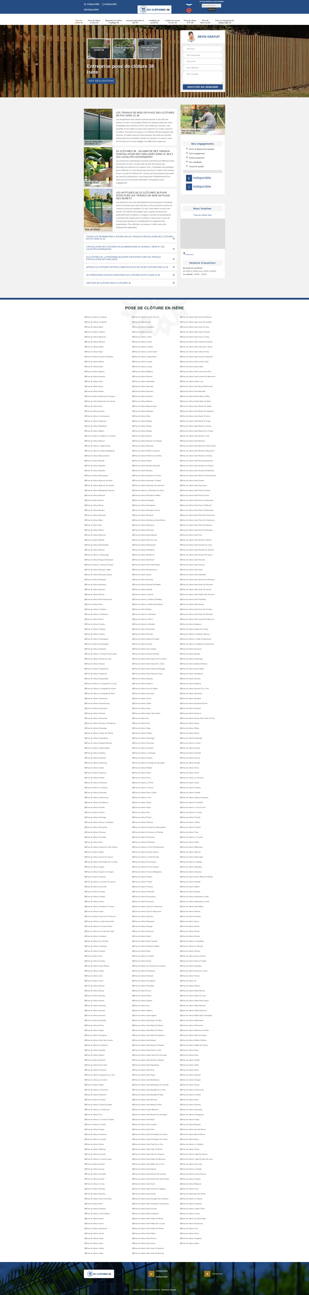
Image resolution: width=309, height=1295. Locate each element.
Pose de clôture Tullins (190, 842)
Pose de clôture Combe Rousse (194, 1174)
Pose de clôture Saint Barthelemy (146, 1080)
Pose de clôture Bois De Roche (194, 1194)
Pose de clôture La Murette (144, 624)
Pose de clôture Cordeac (95, 897)
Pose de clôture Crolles (95, 971)
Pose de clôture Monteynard (145, 545)
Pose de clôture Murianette (144, 629)
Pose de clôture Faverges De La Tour (100, 1075)
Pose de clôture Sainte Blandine (146, 1110)
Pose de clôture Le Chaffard (192, 1144)
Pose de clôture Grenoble (96, 1174)
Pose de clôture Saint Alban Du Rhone (148, 1030)
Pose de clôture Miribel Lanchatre (147, 451)
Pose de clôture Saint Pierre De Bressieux (198, 510)
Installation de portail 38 (154, 21)
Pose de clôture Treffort (191, 822)
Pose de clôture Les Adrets (96, 322)
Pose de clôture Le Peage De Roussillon (149, 763)
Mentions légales (169, 1290)
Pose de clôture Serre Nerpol (145, 649)
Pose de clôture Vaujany (191, 892)
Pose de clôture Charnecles (96, 718)
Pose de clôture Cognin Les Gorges (100, 872)
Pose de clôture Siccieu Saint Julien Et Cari (198, 718)
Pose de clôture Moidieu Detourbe (147, 466)
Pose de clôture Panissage (144, 738)
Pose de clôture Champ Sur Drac (99, 659)
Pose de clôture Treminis (191, 827)
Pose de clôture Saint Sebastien (194, 575)
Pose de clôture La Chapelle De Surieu (101, 688)
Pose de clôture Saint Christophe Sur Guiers (151, 1139)
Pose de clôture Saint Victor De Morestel (197, 614)
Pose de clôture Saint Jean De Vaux (195, 327)
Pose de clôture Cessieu (95, 624)
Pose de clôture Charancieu (97, 698)
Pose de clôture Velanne (191, 911)
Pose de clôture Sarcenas (191, 649)
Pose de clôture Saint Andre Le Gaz (147, 1050)
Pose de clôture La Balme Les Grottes (100, 436)
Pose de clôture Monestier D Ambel (147, 480)
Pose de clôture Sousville (191, 753)
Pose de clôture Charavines (96, 708)
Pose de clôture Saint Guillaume (146, 1214)
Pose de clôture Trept (190, 832)
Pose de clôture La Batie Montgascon (100, 451)
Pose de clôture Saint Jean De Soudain (197, 322)
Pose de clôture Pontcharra (144, 842)
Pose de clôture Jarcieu (95, 1233)
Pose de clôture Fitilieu (95, 1085)
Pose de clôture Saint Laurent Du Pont (196, 371)
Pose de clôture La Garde (96, 1139)
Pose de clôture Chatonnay (96, 763)
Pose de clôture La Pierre (143, 788)
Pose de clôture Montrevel (144, 560)
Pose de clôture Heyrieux (95, 1194)
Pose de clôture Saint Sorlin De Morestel (197, 584)
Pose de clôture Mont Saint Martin (147, 565)
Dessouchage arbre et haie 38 (135, 21)
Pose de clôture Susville (191, 763)
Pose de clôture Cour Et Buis (97, 941)
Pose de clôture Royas (142, 996)
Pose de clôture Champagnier (97, 644)
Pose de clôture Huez (94, 1204)
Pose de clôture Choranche (96, 827)
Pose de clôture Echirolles (96, 1020)
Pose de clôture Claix (94, 842)
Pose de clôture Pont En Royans (146, 867)
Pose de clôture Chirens (95, 812)
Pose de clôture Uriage (190, 1119)
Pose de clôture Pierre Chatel (145, 793)
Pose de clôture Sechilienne (192, 674)
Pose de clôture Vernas (191, 931)
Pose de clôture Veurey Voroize (194, 956)
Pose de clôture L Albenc (95, 332)
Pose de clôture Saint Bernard (145, 1100)
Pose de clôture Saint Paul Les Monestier (197, 500)
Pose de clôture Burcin (95, 619)
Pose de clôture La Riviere (144, 956)
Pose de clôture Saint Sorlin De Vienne (196, 589)
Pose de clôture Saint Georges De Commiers (151, 1199)
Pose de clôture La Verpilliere (193, 941)
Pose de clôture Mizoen (143, 461)
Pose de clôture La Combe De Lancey (100, 882)
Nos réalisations (101, 81)
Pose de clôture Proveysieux (145, 897)
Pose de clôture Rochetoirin (144, 971)
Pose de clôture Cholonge (96, 817)
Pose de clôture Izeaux (95, 1218)
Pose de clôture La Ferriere (96, 1080)
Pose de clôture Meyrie (143, 436)
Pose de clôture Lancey (191, 1214)
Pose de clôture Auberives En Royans (100, 396)
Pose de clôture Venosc (191, 926)
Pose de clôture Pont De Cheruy (146, 852)
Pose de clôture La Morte (143, 594)
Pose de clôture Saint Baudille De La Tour (150, 1090)
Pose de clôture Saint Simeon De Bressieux (198, 580)
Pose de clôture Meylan (143, 431)
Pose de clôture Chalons (95, 634)
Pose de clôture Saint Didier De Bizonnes (149, 1159)
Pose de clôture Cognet (95, 867)
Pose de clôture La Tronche (192, 837)
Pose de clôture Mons (190, 1100)
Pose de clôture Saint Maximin (193, 441)
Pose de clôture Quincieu (143, 916)
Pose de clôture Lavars (143, 332)
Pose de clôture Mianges (191, 1124)
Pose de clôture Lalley (94, 1253)
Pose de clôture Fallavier (191, 1179)
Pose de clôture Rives (142, 951)
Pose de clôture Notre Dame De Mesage (149, 669)
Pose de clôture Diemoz (95, 986)
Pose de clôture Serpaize (191, 698)
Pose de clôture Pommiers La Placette (148, 832)
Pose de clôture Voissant (191, 1075)
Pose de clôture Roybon (143, 1001)
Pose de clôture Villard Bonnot (193, 991)
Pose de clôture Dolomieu (96, 1005)
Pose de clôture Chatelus (95, 753)
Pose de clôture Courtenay (96, 946)
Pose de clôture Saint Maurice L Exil (195, 436)
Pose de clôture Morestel (143, 580)
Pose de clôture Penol (142, 773)
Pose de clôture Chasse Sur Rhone (99, 733)
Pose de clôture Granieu (95, 1164)
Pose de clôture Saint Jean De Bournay (149, 1253)
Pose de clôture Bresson (95, 589)
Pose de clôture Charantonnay (98, 703)
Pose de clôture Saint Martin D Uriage (196, 421)
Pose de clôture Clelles (95, 852)
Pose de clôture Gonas (190, 1149)
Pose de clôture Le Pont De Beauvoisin (149, 847)
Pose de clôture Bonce (190, 1139)
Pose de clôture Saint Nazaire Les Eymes (197, 466)
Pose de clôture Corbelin (95, 892)
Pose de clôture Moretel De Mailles (147, 584)
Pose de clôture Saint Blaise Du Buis (148, 1105)
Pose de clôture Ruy (141, 1005)
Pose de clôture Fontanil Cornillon (99, 1105)
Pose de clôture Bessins (95, 510)
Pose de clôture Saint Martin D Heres (196, 416)
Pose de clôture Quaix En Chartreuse (148, 906)
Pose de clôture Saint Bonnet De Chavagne (150, 1114)
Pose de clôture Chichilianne (97, 802)
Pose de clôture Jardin (94, 1238)
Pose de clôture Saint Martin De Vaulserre (198, 411)
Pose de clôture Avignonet (96, 421)
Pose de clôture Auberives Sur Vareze (100, 401)
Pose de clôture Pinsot (142, 802)
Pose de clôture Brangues (96, 580)
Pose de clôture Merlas (143, 426)
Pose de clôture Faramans (96, 1070)
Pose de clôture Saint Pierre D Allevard (196, 505)
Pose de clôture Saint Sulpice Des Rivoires (198, 594)
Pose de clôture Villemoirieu (192, 1025)
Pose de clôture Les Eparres (97, 1045)
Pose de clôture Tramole (191, 817)
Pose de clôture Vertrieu (191, 951)
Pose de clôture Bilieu (94, 520)
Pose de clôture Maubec (143, 401)
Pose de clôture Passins (143, 758)
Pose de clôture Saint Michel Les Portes (197, 456)
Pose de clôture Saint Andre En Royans (149, 1045)
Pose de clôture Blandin (95, 540)
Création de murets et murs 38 (172, 21)
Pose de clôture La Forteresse (97, 1110)
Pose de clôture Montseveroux (145, 570)
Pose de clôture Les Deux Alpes (194, 1218)
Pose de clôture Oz (141, 718)
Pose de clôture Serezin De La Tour (195, 688)
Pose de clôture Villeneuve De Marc (195, 1030)
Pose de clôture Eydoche (95, 1060)
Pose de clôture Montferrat (144, 555)
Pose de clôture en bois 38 (94, 21)
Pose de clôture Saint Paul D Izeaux (195, 495)
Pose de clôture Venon (190, 921)
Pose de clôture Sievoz (190, 723)
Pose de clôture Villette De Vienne (195, 1045)
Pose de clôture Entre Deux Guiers (99, 1040)
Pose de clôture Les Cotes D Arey (99, 926)
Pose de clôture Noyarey (143, 679)
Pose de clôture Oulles (142, 703)
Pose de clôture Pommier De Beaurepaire (150, 827)
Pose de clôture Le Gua (95, 1184)
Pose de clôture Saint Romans (193, 560)
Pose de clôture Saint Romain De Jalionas (198, 550)
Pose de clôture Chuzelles (96, 837)
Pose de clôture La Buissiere (97, 614)
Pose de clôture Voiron (190, 1070)
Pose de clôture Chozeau (96, 832)
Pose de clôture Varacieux (192, 872)
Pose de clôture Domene (95, 1015)
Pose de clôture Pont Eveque (145, 862)
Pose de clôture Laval (142, 322)
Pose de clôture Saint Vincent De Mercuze (198, 619)
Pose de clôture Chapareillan (97, 679)
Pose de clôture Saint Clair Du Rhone (148, 1149)
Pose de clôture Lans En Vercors (146, 317)
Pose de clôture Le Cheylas (96, 788)
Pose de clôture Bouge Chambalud (99, 560)
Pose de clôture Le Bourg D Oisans (99, 565)
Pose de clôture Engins (95, 1030)
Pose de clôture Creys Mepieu (97, 966)
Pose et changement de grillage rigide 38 (224, 21)
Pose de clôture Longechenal (145, 357)
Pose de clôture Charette (95, 713)
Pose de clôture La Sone (191, 743)
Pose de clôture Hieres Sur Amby (99, 1199)
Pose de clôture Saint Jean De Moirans (197, 317)
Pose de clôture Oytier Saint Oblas (147, 713)
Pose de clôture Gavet (190, 1233)
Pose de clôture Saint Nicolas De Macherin (198, 471)
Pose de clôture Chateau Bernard (99, 743)
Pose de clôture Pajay (142, 728)
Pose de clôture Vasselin (191, 882)
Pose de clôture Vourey (191, 1085)
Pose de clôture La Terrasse (192, 778)
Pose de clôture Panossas (144, 743)
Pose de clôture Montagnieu (144, 505)
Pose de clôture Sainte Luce (192, 381)
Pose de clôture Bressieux (96, 584)
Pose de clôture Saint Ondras (193, 480)
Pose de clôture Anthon (95, 362)
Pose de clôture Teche (190, 768)
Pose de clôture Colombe (96, 877)
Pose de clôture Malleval (143, 371)
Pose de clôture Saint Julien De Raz (195, 352)
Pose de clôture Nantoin (143, 644)
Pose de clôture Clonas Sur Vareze (99, 857)
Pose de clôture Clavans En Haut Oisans (101, 847)
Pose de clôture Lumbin (143, 362)
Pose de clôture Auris (94, 406)
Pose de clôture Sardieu (191, 654)
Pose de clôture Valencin (191, 852)
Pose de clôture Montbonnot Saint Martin (149, 520)
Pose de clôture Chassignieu (97, 738)
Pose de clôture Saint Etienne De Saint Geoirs (151, 1179)
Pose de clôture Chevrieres (96, 783)
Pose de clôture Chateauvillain (97, 748)
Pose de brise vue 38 (205, 21)
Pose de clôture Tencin (190, 773)
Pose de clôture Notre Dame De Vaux (148, 674)
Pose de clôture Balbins (95, 431)
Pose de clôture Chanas (95, 664)
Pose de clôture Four (94, 1114)
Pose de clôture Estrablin (95, 1050)
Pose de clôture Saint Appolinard (146, 1065)
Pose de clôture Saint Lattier (192, 367)
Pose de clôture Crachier (95, 951)
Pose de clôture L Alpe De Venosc (194, 1154)
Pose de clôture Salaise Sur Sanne (195, 629)
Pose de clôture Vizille (190, 1065)
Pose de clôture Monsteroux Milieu (147, 495)
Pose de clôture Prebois (143, 877)
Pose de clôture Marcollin (143, 386)
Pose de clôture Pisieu (142, 807)
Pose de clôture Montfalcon (144, 550)
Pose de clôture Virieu (190, 1055)
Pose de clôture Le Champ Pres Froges (101, 654)
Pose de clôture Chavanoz (96, 773)
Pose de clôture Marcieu (143, 376)
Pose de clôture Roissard (143, 976)
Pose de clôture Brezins (95, 594)
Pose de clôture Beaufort (95, 466)
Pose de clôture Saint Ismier (144, 1243)
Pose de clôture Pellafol (143, 768)
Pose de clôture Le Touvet (192, 812)
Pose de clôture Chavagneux (193, 1114)
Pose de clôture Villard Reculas (194, 1005)
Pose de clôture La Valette (192, 862)
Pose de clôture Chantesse (96, 674)
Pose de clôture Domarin (95, 1010)
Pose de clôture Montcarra (144, 525)
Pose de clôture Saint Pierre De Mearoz (197, 525)
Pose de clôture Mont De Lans (145, 540)
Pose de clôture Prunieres (144, 901)
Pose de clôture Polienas (143, 822)
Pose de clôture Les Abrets (96, 317)
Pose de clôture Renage (143, 926)
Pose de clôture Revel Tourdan (146, 941)
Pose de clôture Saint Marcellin (193, 391)
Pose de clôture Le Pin (142, 797)
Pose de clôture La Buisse (96, 609)
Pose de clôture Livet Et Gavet (145, 352)
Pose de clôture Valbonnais (192, 847)
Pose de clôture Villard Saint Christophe (197, 1015)
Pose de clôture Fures (190, 1189)
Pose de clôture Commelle (96, 887)
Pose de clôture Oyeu (142, 708)
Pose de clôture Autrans (95, 411)
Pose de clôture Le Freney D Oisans (100, 1119)
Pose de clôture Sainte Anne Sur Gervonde (150, 1055)
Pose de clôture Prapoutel (192, 1204)
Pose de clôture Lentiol (142, 337)
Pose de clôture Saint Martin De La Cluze (102, 862)
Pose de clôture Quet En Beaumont (147, 911)
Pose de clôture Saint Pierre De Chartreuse (198, 515)
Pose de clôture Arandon (95, 376)
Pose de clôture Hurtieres (96, 1209)
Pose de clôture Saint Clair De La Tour (148, 1144)
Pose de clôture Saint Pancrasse (194, 485)
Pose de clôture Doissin (95, 1001)
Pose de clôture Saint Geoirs (145, 1194)
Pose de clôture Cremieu (95, 961)
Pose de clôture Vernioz (191, 936)
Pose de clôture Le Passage (144, 753)
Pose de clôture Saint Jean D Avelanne (149, 1248)
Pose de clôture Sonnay (191, 748)
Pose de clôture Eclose (95, 1025)
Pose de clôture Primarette (144, 892)
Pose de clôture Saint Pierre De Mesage (197, 530)
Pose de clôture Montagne (144, 500)
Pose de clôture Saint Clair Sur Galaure (149, 1154)
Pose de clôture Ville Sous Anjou (194, 1035)
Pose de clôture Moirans (143, 471)
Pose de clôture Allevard (95, 342)
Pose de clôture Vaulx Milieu (192, 906)
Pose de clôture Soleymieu (192, 738)
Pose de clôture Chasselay (96, 728)
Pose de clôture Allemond (96, 337)
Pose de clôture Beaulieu (95, 471)
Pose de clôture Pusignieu (192, 1238)
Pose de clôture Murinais (143, 634)
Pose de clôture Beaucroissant (98, 456)
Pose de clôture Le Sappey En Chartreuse (198, 644)
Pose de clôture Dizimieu (95, 996)
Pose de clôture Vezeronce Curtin (194, 971)
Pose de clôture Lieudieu (143, 347)
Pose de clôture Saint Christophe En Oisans (150, 1134)
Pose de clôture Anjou (94, 352)
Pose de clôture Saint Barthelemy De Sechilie (151, 1085)
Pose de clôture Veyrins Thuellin (194, 961)
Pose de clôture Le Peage (192, 1169)
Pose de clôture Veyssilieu (192, 966)
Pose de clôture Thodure (191, 788)
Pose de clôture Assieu (95, 391)
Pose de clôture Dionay (95, 991)
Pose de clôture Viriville (191, 1060)
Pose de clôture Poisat (142, 817)
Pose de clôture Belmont (95, 495)
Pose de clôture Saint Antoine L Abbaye (149, 1060)
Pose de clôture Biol (94, 525)
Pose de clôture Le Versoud (192, 946)
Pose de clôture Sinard (190, 733)
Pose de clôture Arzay (94, 386)
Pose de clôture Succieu (191, 758)
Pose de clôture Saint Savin (192, 570)
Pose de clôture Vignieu (191, 986)
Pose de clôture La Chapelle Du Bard (100, 693)
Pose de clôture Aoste (94, 367)
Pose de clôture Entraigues (96, 1035)
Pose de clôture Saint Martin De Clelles (197, 406)
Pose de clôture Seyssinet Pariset (194, 703)
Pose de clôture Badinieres (96, 426)
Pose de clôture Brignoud (191, 1184)
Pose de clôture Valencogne (192, 857)
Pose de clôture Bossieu (95, 550)
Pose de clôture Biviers (95, 530)
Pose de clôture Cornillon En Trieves (100, 906)
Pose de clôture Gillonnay (96, 1149)
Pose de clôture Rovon (142, 991)
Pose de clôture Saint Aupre (144, 1075)
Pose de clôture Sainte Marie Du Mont (196, 401)
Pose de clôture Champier (96, 649)
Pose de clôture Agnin (94, 327)
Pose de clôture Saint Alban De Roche (148, 1025)
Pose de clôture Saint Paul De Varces (196, 490)
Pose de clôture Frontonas (96, 1134)
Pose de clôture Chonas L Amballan (99, 822)
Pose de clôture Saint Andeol (145, 1040)
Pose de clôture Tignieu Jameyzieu (195, 797)
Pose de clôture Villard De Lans (194, 996)
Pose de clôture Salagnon (191, 624)
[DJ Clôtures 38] (154, 9)
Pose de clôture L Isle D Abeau (98, 1214)
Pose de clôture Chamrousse (193, 1090)
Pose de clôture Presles (143, 882)
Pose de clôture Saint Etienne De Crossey (150, 1174)
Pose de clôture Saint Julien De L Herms (197, 347)
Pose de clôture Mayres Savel (145, 406)
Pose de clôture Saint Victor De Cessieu (197, 609)
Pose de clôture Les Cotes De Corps (100, 931)
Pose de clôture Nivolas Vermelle (146, 654)
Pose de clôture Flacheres (96, 1095)
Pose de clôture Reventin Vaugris (146, 946)
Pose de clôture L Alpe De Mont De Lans (197, 1159)
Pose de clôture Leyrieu (143, 342)
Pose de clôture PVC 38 (190, 21)
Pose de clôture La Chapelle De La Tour (101, 684)
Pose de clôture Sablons (143, 1010)
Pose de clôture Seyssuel (191, 713)
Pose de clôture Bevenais (96, 515)
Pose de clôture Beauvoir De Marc (99, 480)
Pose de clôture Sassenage (192, 659)
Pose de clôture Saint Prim (192, 535)
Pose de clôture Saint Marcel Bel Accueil (197, 386)
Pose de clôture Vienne (191, 976)
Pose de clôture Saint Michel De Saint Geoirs (199, 446)
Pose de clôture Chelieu (95, 778)
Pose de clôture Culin (94, 976)
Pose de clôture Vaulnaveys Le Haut (195, 901)
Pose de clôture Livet (190, 1228)
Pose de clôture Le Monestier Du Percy (149, 490)
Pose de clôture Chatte (95, 768)
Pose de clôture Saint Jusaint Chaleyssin (197, 357)
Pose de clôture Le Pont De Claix (146, 857)
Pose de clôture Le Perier (143, 783)
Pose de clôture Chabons (96, 629)
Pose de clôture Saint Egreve (145, 1169)
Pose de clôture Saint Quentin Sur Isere (197, 545)
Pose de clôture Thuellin (191, 793)
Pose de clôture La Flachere (97, 1090)
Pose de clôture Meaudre (143, 411)
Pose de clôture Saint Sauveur (193, 565)
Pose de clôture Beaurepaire (97, 475)
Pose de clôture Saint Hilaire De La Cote (149, 1223)
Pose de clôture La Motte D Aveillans (148, 599)
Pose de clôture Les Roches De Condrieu (150, 966)
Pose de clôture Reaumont (144, 921)
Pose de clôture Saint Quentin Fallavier (197, 540)
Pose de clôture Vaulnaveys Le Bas (195, 897)
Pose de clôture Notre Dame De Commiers (150, 659)
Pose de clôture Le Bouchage (97, 555)
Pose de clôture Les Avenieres (97, 416)
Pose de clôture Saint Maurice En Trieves (197, 431)
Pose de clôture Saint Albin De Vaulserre (149, 1035)
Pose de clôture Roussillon (144, 986)
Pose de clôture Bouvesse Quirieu (99, 575)
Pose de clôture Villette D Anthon (194, 1040)
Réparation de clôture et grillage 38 (113, 21)
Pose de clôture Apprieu (95, 371)
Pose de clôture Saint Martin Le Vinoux (196, 426)
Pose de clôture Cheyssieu (96, 793)
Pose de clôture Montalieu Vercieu (147, 510)
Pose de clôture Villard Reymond (194, 1010)
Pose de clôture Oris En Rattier (146, 688)
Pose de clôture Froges (95, 1129)
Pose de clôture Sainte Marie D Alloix (196, 396)
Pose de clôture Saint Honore (145, 1238)
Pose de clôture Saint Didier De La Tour (149, 1164)
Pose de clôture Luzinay (143, 367)
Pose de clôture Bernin (95, 500)
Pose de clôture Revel (142, 936)
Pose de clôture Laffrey (95, 1248)
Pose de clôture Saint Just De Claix (195, 362)
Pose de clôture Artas (94, 381)
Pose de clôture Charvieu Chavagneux (101, 723)
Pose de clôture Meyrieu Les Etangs (148, 441)
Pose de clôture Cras (94, 956)
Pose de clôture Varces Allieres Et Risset (197, 877)
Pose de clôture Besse (94, 505)
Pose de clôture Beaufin (95, 461)
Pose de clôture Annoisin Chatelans (99, 357)
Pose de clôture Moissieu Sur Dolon (147, 475)
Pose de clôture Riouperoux (192, 1223)
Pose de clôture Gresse (95, 1179)
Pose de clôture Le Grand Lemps (99, 1159)
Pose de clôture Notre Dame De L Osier (149, 664)
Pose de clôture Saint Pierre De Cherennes (198, 520)
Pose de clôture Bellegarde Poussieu (100, 490)
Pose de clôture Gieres (95, 1144)
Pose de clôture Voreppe (191, 1080)
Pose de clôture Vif (189, 981)
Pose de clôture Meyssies (144, 446)
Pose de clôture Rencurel (143, 931)
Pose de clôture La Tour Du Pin (194, 807)
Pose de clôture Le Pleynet (192, 1199)
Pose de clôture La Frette (96, 1124)
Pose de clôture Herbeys (95, 1189)
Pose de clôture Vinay (190, 1050)
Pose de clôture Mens (142, 416)
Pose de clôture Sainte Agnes (145, 1015)
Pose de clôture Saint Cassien (145, 1124)
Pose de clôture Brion (94, 604)
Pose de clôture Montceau (144, 530)
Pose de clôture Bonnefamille (97, 545)
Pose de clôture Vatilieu (191, 887)
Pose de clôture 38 (79, 21)
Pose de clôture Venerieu (191, 916)
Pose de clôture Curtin (94, 981)
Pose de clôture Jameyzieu (192, 1110)
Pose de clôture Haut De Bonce (194, 1129)
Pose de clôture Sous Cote (192, 1164)
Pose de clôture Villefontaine (193, 1020)
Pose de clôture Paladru (143, 733)
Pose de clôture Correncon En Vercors (101, 916)
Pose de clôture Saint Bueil (144, 1119)
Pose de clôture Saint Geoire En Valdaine (149, 1189)
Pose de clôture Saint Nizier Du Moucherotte (199, 475)
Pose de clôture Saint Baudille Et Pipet (148, 1095)
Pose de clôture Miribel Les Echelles (148, 456)
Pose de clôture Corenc (95, 901)
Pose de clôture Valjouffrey (192, 867)
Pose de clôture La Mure (143, 619)
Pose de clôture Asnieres (191, 1105)
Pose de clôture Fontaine (95, 1100)
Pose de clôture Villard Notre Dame (195, 1001)
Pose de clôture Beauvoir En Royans (100, 485)
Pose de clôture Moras (142, 575)
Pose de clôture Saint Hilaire (145, 1233)
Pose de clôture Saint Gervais (145, 1209)
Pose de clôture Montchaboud (145, 535)
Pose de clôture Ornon (142, 698)
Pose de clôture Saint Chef (144, 1129)
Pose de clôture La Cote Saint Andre (100, 921)
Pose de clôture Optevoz (143, 684)
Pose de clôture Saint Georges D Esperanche (151, 1204)
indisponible (92, 4)
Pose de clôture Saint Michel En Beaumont (198, 451)
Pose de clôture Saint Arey (144, 1070)
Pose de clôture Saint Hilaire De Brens (148, 1218)
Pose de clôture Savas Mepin (193, 669)
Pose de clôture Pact (142, 723)
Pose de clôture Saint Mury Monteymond (197, 461)
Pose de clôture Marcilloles (144, 381)
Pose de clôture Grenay (95, 1169)
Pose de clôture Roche (142, 961)
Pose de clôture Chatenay (96, 758)
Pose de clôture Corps (94, 911)
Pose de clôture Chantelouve (97, 669)
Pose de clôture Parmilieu (144, 748)
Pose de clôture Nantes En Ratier (146, 639)
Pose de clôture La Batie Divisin (98, 446)
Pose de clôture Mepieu (143, 421)
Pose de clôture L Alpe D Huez (193, 1209)
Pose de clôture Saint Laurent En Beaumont (198, 376)
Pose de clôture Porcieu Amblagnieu (148, 872)
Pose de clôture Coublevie (96, 936)
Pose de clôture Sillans (190, 728)
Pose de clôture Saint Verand (193, 604)
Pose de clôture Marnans (143, 391)
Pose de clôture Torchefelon (192, 802)
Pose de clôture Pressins (143, 887)
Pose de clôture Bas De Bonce (193, 1134)
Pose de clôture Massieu (143, 396)
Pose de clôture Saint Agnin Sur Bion (148, 1020)
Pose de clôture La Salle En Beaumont (196, 639)
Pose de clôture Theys (190, 783)
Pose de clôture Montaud (143, 515)
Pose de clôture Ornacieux (144, 693)
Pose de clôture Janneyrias (96, 1228)
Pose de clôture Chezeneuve (97, 797)
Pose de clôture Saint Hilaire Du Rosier (149, 1228)
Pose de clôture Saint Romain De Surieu (197, 555)
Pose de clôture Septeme (191, 684)
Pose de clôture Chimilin (95, 807)
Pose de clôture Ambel (94, 347)
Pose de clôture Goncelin (95, 1154)
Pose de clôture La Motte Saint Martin (148, 604)
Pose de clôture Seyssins (191, 708)
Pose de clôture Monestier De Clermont (149, 485)
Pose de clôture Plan (142, 812)
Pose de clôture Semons (191, 679)
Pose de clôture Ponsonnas (144, 837)
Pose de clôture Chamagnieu (97, 639)
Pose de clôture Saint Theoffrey (194, 599)
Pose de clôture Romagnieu (144, 981)
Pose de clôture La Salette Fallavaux (196, 634)
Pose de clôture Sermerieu (192, 693)
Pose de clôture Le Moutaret (145, 614)
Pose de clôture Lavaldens (144, 327)
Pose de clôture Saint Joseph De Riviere (197, 342)
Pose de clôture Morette (143, 589)
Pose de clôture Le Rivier (191, 1095)
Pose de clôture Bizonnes (96, 535)
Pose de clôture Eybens (95, 1055)
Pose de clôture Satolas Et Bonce (194, 664)
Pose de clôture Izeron (95, 1223)
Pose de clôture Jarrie (94, 1243)
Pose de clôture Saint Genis (144, 1184)
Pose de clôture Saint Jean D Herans (196, 332)
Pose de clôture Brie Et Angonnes (99, 599)
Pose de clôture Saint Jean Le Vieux (195, 337)
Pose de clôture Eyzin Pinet (96, 1065)
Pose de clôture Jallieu (190, 1243)
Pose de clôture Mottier (143, 609)
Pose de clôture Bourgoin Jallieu (98, 570)
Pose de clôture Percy (142, 778)
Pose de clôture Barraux (95, 441)
